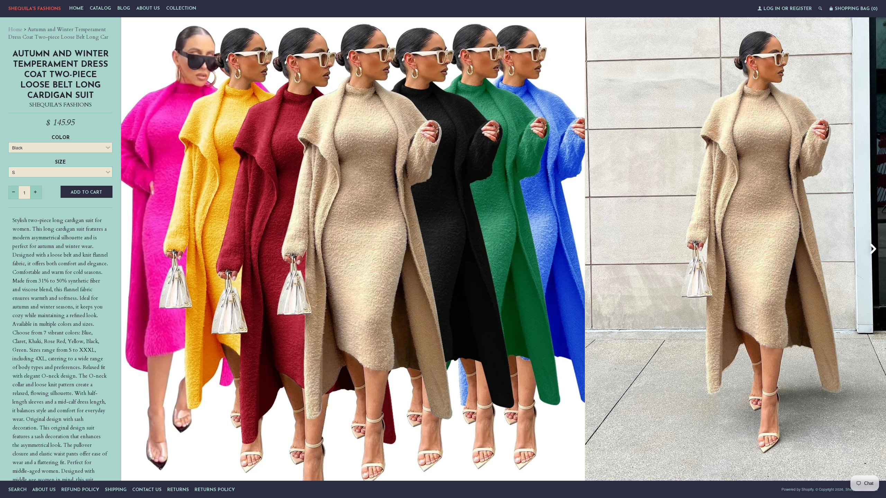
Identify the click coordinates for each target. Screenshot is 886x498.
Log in (771, 9)
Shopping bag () (855, 9)
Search (17, 490)
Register (801, 9)
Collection (181, 8)
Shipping (116, 490)
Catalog (100, 8)
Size (60, 162)
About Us (148, 8)
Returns (178, 490)
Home (76, 8)
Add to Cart (86, 192)
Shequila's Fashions (34, 9)
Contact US (147, 490)
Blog (123, 8)
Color (61, 137)
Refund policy (80, 490)
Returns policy (215, 490)
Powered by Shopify (797, 489)
